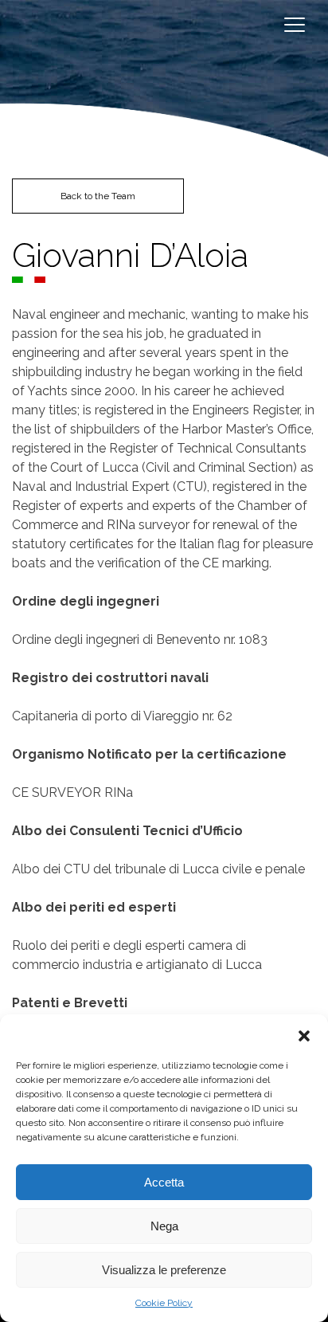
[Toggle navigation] (293, 24)
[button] (304, 1034)
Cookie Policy (164, 1302)
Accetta (164, 1182)
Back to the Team (98, 196)
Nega (164, 1226)
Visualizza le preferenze (164, 1270)
